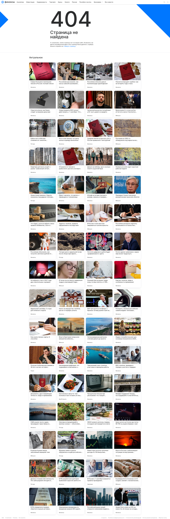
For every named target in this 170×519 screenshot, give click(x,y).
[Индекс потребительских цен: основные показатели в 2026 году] (127, 331)
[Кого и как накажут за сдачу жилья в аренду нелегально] (71, 132)
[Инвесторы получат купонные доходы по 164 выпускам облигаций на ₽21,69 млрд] (99, 444)
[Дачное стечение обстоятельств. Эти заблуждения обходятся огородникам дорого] (42, 472)
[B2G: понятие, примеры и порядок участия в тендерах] (127, 359)
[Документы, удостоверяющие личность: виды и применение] (42, 387)
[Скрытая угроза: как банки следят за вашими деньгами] (42, 104)
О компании (8, 517)
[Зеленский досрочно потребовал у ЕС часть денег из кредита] (99, 104)
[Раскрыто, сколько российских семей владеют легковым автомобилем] (127, 302)
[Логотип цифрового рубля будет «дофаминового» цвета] (99, 246)
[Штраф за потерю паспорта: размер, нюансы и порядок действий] (99, 189)
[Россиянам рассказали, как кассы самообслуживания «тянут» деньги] (71, 75)
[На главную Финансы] (9, 2)
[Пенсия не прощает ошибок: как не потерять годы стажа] (127, 75)
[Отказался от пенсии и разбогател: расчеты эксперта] (71, 161)
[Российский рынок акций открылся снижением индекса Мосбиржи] (99, 501)
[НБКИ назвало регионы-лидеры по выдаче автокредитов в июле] (99, 416)
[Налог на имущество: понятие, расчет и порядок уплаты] (71, 302)
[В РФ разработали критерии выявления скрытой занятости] (71, 472)
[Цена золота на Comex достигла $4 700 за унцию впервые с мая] (127, 416)
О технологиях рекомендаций (133, 517)
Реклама (15, 517)
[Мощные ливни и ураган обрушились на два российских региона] (71, 444)
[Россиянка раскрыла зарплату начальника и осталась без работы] (127, 217)
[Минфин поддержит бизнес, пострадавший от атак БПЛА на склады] (127, 387)
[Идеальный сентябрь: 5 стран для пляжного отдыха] (42, 302)
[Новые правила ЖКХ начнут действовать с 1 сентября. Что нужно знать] (71, 104)
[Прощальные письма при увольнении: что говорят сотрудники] (99, 387)
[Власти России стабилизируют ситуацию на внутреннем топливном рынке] (127, 444)
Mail (3, 517)
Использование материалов (150, 517)
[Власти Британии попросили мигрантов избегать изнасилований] (71, 331)
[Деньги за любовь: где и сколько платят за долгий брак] (99, 161)
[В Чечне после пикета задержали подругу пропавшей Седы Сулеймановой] (71, 274)
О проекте (104, 517)
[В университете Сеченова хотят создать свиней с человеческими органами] (127, 472)
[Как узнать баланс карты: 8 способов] (42, 331)
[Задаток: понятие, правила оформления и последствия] (71, 217)
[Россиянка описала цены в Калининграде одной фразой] (99, 75)
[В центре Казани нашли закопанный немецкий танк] (42, 444)
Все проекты (22, 517)
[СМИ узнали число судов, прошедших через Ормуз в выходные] (42, 416)
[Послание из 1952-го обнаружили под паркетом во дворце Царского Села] (127, 132)
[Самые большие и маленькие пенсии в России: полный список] (42, 75)
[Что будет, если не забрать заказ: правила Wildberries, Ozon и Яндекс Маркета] (42, 217)
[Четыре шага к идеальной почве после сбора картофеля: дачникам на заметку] (71, 246)
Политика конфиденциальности (116, 517)
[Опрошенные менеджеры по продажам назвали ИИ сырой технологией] (71, 501)
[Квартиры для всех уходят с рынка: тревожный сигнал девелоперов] (42, 161)
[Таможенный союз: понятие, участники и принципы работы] (99, 359)
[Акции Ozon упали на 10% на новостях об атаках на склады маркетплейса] (127, 501)
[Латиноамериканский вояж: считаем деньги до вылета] (99, 331)
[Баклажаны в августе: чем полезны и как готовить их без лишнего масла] (71, 387)
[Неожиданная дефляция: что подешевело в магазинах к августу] (71, 359)
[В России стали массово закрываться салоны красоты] (99, 217)
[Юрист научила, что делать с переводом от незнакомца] (71, 189)
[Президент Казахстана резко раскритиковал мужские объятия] (127, 189)
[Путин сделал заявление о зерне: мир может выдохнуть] (127, 246)
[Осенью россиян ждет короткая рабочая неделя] (127, 161)
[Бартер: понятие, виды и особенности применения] (127, 274)
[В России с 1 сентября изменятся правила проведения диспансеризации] (99, 472)
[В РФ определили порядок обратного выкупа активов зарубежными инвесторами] (42, 501)
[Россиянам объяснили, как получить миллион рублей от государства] (42, 246)
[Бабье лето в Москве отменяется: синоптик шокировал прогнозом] (42, 132)
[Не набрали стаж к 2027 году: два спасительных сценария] (42, 274)
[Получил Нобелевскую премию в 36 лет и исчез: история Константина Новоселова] (42, 359)
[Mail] (2, 2)
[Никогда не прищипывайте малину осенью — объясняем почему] (71, 416)
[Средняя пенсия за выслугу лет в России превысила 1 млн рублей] (99, 132)
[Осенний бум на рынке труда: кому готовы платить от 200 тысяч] (99, 274)
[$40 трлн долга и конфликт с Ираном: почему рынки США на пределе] (99, 302)
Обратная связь (163, 517)
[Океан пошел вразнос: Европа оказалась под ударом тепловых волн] (42, 189)
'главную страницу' (69, 46)
